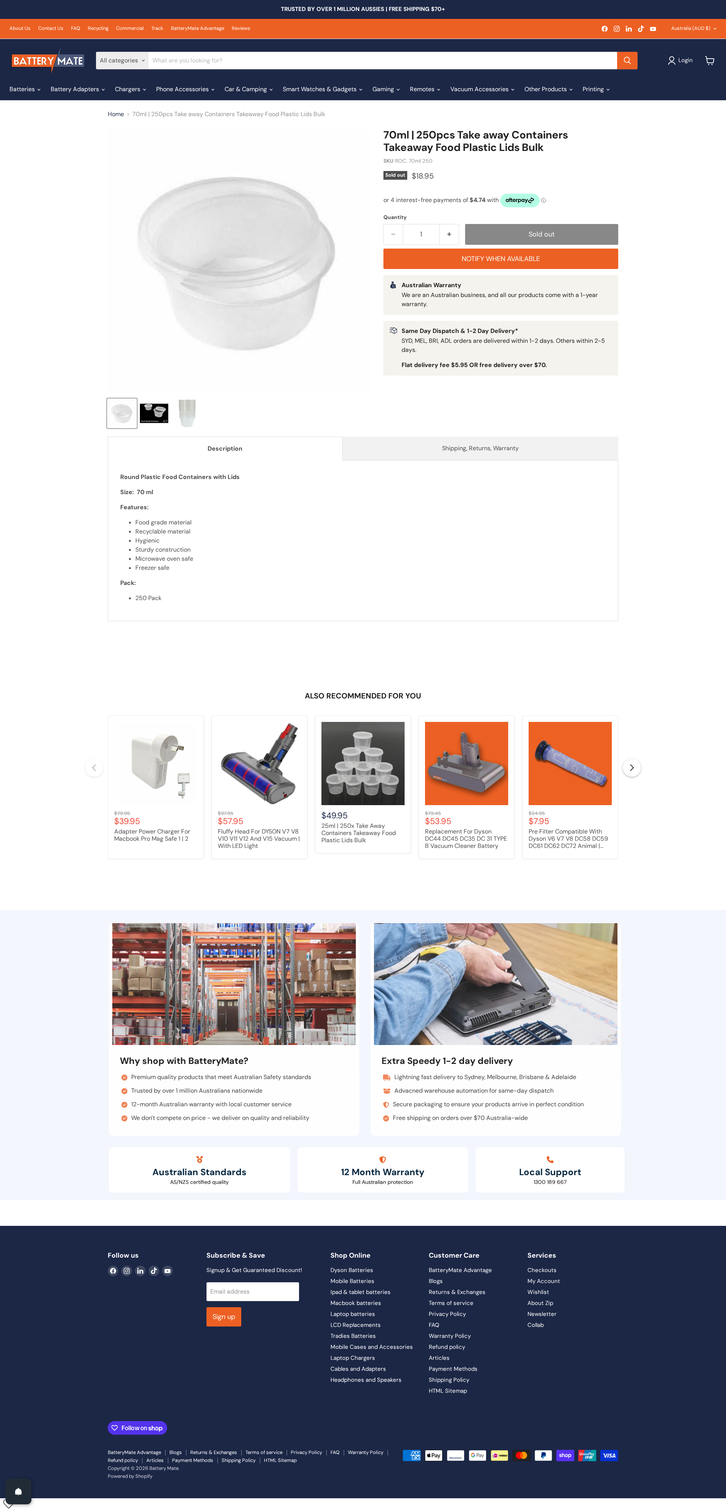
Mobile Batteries (352, 1281)
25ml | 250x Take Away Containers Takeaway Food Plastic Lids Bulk (358, 833)
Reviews (241, 28)
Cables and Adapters (358, 1369)
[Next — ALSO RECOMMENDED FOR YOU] (632, 768)
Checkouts (542, 1270)
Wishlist (538, 1292)
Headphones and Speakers (366, 1380)
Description (225, 449)
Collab (535, 1325)
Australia (690, 28)
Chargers (128, 89)
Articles (439, 1358)
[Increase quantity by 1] (449, 234)
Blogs (436, 1281)
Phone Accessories (183, 89)
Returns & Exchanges (457, 1292)
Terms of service (451, 1303)
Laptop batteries (352, 1314)
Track (157, 28)
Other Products (546, 89)
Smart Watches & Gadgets (320, 89)
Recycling (98, 28)
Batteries (22, 89)
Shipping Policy (449, 1380)
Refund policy (447, 1347)
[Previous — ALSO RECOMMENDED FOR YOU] (94, 768)
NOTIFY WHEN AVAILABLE (501, 258)
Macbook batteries (355, 1303)
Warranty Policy (450, 1336)
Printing (594, 89)
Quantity (394, 217)
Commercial (130, 28)
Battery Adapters (76, 89)
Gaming (384, 89)
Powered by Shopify (130, 1476)
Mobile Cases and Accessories (371, 1347)
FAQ (75, 28)
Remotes (423, 89)
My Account (543, 1281)
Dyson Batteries (351, 1270)
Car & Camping (246, 89)
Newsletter (542, 1314)
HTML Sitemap (448, 1391)
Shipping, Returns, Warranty (480, 448)
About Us (20, 28)
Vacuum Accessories (480, 89)
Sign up (224, 1316)
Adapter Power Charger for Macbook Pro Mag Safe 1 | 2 (152, 835)
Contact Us (51, 28)
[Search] (627, 60)
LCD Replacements (355, 1325)
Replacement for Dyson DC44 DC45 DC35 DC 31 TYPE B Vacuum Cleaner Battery (466, 839)
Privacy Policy (447, 1314)
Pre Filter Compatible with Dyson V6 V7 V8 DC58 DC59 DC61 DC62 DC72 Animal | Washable (568, 839)
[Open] (18, 1491)
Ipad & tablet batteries (360, 1292)
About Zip (540, 1303)
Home (116, 114)
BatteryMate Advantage (197, 28)
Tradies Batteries (353, 1336)
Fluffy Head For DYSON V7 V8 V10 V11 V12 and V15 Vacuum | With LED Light (259, 839)
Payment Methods (453, 1369)
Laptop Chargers (352, 1358)
